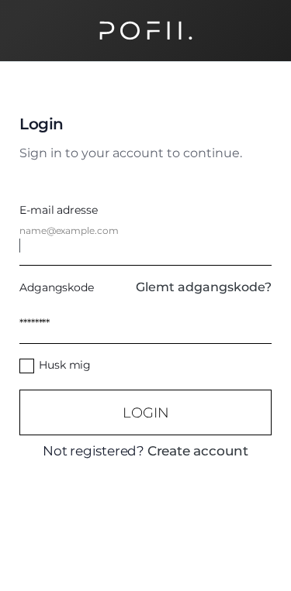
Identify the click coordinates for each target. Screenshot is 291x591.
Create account (197, 451)
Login (146, 412)
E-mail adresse (58, 210)
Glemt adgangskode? (204, 287)
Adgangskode (56, 287)
